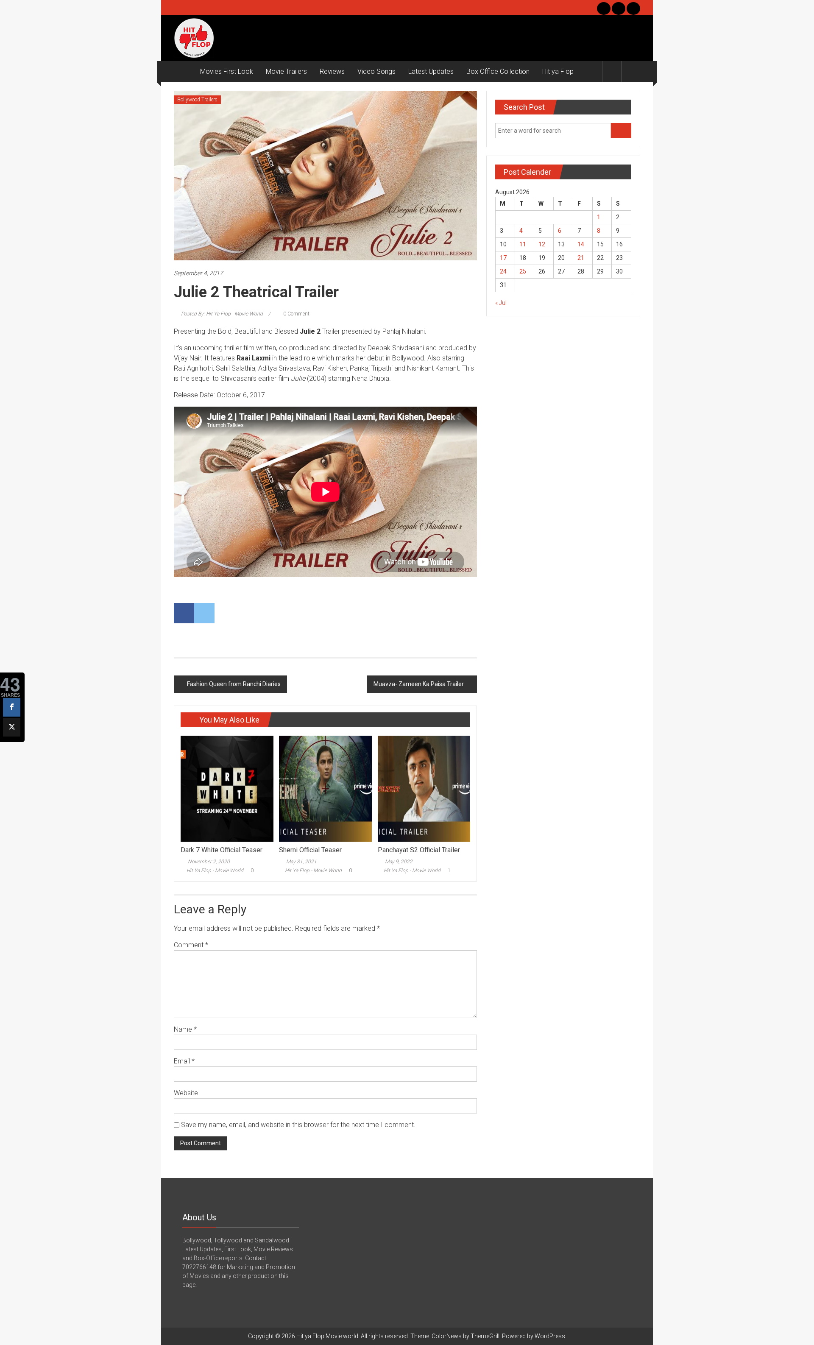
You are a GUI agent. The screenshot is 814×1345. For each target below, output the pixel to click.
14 (580, 244)
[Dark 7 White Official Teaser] (227, 788)
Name (185, 1029)
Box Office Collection (498, 71)
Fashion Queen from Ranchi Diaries (234, 684)
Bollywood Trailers (197, 100)
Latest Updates (431, 71)
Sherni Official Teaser (310, 850)
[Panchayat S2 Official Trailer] (424, 788)
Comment (191, 945)
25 (522, 271)
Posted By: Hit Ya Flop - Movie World (222, 314)
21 (580, 257)
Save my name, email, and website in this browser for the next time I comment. (298, 1125)
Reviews (332, 71)
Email (184, 1061)
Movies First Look (226, 71)
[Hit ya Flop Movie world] (184, 71)
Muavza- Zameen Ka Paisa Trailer (419, 684)
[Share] (11, 707)
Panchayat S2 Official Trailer (419, 850)
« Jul (501, 302)
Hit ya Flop (558, 71)
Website (186, 1093)
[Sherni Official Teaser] (325, 788)
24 (503, 271)
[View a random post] (631, 71)
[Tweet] (11, 727)
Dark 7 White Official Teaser (221, 850)
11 (522, 244)
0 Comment (295, 314)
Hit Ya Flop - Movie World (215, 870)
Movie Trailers (286, 71)
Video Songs (376, 71)
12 (541, 244)
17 (503, 257)
